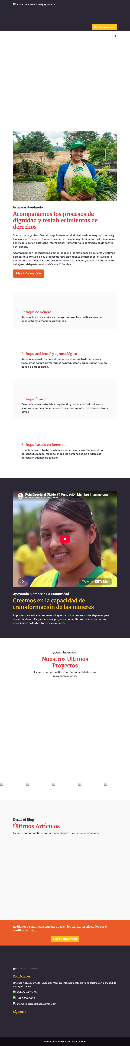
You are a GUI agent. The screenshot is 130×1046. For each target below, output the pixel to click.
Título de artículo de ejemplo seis (65, 855)
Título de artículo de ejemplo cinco (65, 884)
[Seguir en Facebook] (15, 14)
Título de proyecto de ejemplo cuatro (65, 693)
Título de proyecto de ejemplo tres (65, 722)
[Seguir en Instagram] (21, 14)
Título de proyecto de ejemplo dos (65, 750)
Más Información (28, 273)
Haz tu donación (104, 27)
